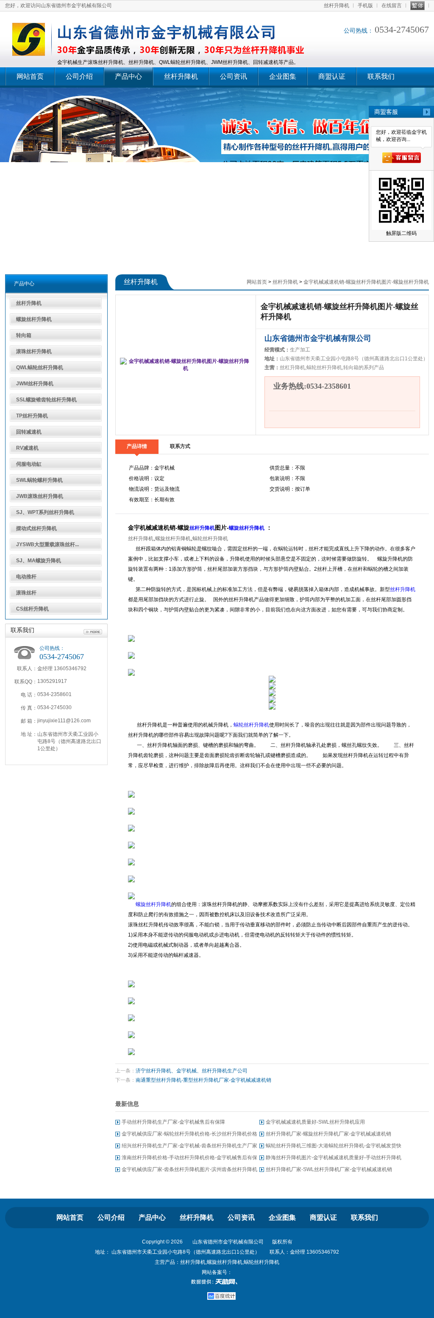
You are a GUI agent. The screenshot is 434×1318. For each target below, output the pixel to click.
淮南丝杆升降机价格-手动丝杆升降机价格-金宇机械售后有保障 (189, 1159)
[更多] (92, 632)
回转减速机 (29, 432)
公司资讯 (233, 76)
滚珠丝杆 (26, 593)
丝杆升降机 (336, 5)
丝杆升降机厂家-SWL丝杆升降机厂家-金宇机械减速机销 (329, 1169)
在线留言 (391, 5)
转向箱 (23, 335)
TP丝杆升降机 (32, 416)
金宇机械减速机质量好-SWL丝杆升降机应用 (315, 1122)
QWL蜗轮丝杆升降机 (39, 367)
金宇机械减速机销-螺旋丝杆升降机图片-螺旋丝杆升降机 (366, 282)
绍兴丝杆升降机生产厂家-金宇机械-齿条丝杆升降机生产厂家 (189, 1146)
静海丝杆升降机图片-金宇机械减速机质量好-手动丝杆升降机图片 (333, 1159)
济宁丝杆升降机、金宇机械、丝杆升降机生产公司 (192, 1071)
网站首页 (30, 76)
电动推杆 (26, 577)
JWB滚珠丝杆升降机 (39, 496)
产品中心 (128, 76)
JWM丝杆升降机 (34, 384)
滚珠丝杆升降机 (34, 351)
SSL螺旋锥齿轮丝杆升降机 (46, 400)
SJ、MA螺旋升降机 (38, 561)
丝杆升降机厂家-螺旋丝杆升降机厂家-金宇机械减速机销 (328, 1134)
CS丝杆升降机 (32, 609)
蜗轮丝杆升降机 (210, 539)
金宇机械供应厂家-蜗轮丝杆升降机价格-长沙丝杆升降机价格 (189, 1134)
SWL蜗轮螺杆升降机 (39, 480)
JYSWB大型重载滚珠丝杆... (47, 544)
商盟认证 (331, 76)
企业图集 (282, 76)
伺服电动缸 (29, 464)
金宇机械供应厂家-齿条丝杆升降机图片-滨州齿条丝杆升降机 (189, 1169)
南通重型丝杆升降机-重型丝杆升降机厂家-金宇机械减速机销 (203, 1080)
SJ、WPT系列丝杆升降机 (45, 512)
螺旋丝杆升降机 (34, 319)
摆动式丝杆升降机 (36, 528)
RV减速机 (27, 448)
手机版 (365, 5)
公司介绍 (79, 76)
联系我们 (381, 76)
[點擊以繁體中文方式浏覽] (417, 5)
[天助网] (217, 1281)
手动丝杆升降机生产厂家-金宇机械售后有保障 (173, 1122)
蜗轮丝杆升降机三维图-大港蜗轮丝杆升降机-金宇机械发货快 (333, 1146)
